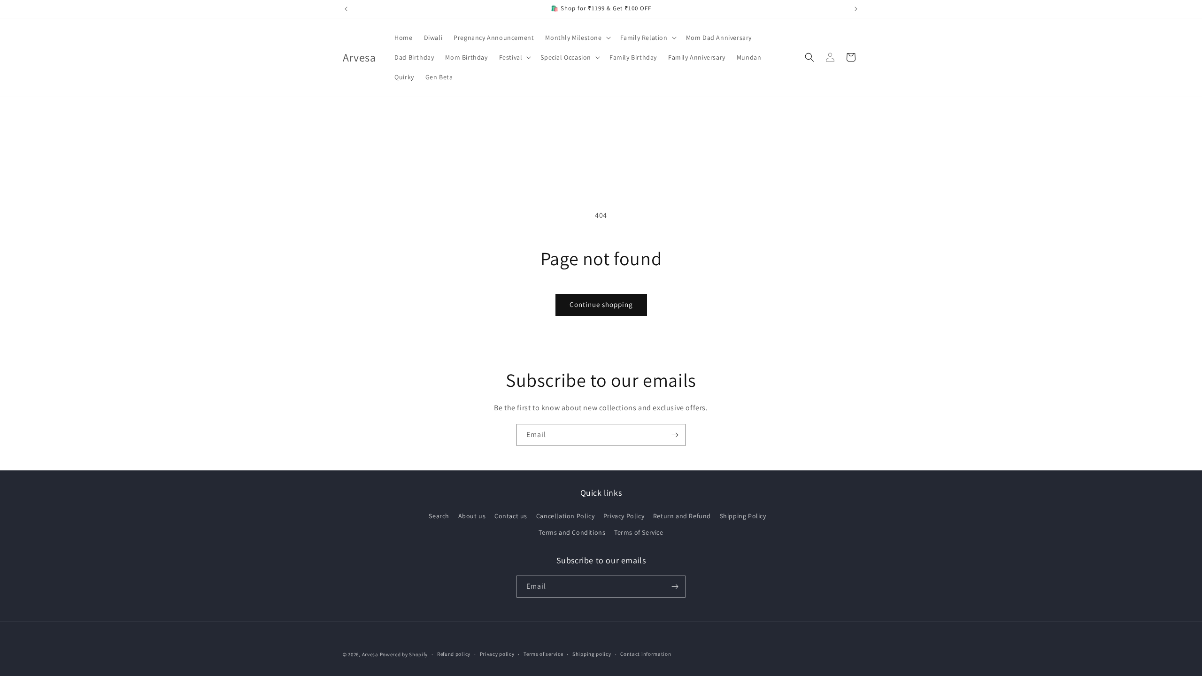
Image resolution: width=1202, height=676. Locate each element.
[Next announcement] (856, 9)
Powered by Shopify (404, 654)
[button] (576, 37)
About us (472, 516)
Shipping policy (591, 654)
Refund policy (453, 654)
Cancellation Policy (565, 516)
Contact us (510, 516)
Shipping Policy (743, 516)
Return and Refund (682, 516)
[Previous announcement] (346, 9)
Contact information (645, 654)
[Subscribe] (674, 435)
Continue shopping (601, 304)
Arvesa (370, 654)
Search (439, 516)
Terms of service (543, 654)
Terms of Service (638, 532)
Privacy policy (497, 654)
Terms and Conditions (572, 532)
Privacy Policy (623, 516)
